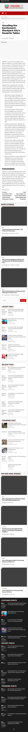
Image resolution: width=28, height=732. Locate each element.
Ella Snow (11, 502)
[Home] (3, 13)
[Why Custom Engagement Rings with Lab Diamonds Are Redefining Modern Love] (14, 246)
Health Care (4, 588)
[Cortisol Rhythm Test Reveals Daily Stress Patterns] (14, 577)
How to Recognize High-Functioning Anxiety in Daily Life (13, 561)
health (3, 558)
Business (4, 526)
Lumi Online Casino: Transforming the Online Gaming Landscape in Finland (7, 196)
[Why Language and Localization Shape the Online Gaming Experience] (14, 485)
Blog (3, 496)
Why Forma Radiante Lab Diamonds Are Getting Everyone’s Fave (13, 292)
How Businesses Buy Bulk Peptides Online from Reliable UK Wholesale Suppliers (12, 530)
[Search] (26, 13)
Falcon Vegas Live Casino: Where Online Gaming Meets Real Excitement (20, 196)
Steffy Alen (12, 38)
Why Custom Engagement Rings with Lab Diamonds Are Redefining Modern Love (13, 261)
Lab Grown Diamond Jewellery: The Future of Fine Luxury (12, 230)
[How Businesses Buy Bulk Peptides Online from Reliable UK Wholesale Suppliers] (14, 515)
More (3, 22)
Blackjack (7, 189)
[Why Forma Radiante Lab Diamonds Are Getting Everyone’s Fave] (14, 277)
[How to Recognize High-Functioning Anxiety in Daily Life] (14, 546)
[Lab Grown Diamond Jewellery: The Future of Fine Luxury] (14, 216)
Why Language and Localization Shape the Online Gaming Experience (13, 499)
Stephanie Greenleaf (15, 233)
